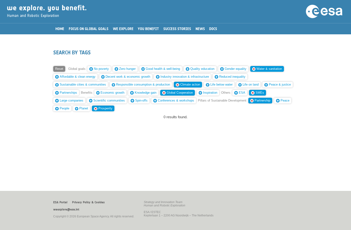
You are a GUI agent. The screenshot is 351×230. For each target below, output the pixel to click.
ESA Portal (60, 202)
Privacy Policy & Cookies (88, 202)
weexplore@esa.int (66, 209)
